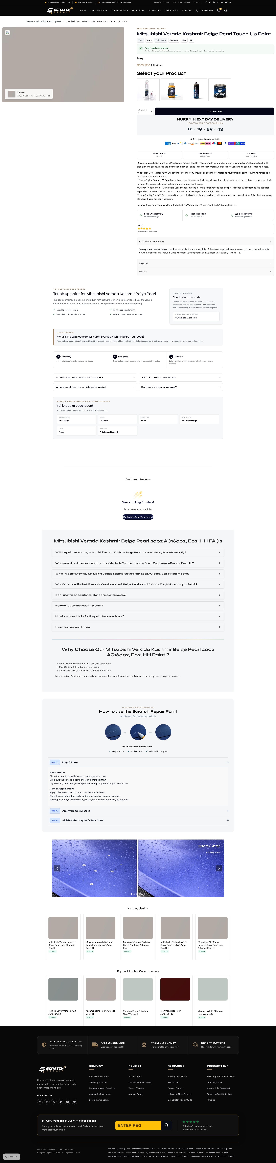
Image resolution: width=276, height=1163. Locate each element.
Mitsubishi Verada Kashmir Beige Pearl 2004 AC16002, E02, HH (99, 945)
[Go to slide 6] (144, 894)
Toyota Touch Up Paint (179, 1156)
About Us (158, 2)
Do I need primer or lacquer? (159, 387)
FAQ (174, 2)
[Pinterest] (74, 1101)
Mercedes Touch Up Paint (118, 1156)
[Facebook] (40, 1101)
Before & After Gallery (99, 1100)
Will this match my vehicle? (158, 377)
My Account (173, 1082)
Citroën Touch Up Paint (204, 1149)
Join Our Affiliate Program (180, 1094)
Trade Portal (206, 10)
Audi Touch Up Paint (165, 1149)
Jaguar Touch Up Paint (176, 1152)
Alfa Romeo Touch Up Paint (119, 1149)
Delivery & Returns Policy (140, 1082)
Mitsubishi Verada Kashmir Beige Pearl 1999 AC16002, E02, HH (136, 945)
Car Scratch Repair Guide (180, 1100)
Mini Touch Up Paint (139, 1156)
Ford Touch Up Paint (224, 1149)
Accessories (154, 10)
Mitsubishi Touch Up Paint (49, 21)
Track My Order (214, 1082)
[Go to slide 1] (131, 894)
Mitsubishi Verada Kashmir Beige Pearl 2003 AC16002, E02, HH (61, 945)
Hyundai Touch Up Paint (155, 1152)
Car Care (186, 10)
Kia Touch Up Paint (195, 1152)
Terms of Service (136, 1088)
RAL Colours (138, 10)
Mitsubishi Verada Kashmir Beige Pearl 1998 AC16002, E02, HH (174, 945)
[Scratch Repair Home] (52, 1071)
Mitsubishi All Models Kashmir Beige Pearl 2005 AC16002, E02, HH (211, 945)
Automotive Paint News (100, 1094)
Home (83, 10)
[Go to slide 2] (134, 894)
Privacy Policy (135, 1076)
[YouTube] (67, 1101)
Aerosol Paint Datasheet (218, 1088)
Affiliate (187, 2)
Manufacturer (97, 10)
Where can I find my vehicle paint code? (80, 387)
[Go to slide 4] (139, 894)
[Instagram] (53, 1101)
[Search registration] (166, 1125)
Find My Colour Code (177, 1076)
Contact (167, 2)
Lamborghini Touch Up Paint (216, 1152)
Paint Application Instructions (221, 1076)
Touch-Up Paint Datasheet (219, 1094)
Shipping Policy (136, 1094)
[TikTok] (47, 1101)
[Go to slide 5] (142, 894)
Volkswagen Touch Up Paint (202, 1156)
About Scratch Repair (99, 1076)
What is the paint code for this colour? (79, 377)
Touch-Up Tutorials (98, 1082)
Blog (180, 2)
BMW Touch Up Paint (184, 1149)
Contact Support (175, 1088)
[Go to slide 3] (136, 894)
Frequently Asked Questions (102, 1088)
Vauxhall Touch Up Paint (225, 1156)
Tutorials (196, 2)
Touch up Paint (118, 10)
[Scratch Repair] (59, 10)
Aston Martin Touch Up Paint (143, 1149)
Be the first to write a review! (138, 517)
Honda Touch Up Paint (135, 1152)
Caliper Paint (171, 10)
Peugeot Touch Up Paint (158, 1156)
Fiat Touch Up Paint (116, 1152)
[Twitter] (60, 1101)
